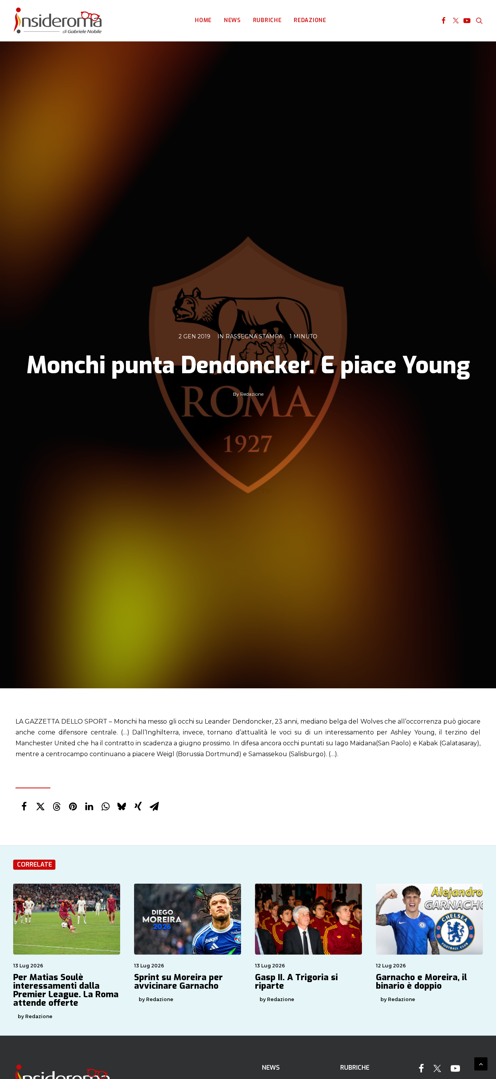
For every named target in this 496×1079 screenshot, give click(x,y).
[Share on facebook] (24, 806)
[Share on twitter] (40, 806)
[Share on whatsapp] (105, 806)
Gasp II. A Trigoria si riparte (296, 981)
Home (203, 20)
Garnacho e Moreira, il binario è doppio (421, 981)
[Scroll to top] (480, 1063)
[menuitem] (203, 20)
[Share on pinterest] (73, 806)
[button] (443, 20)
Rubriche (267, 20)
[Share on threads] (56, 806)
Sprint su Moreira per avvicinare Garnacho (178, 981)
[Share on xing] (138, 806)
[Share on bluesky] (121, 806)
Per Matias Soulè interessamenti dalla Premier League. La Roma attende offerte (66, 990)
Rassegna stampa (254, 336)
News (232, 20)
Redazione (310, 20)
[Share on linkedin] (89, 806)
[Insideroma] (57, 20)
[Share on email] (154, 806)
